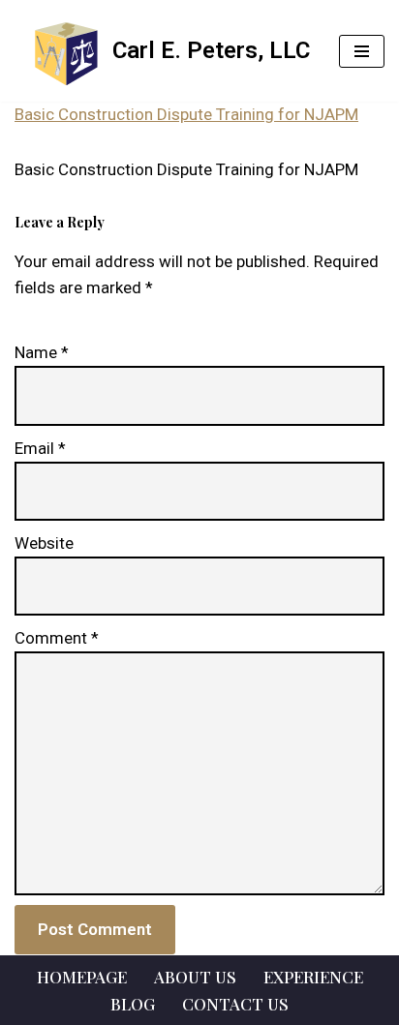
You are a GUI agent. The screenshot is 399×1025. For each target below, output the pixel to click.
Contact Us (235, 1003)
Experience (313, 976)
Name (42, 352)
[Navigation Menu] (361, 51)
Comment (57, 638)
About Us (195, 976)
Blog (132, 1003)
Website (44, 543)
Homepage (82, 976)
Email (40, 448)
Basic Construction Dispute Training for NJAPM (186, 114)
